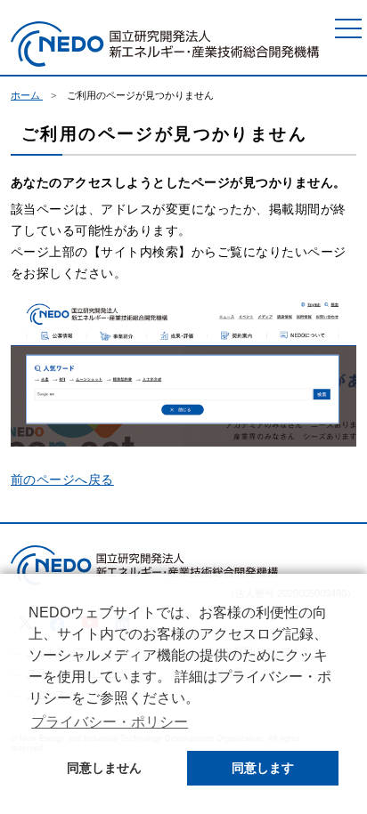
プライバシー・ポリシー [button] (109, 721)
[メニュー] (348, 28)
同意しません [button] (104, 768)
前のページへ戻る (62, 479)
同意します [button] (263, 768)
